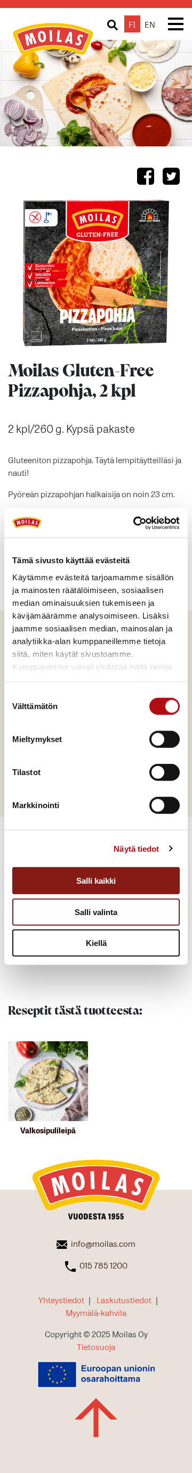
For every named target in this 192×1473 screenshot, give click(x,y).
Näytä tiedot (136, 848)
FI (132, 24)
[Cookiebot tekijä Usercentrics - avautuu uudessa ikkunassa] (135, 523)
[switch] (164, 739)
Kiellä (96, 943)
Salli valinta (96, 911)
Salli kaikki (96, 880)
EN (150, 24)
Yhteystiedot (61, 1299)
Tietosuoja (96, 1346)
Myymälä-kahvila (96, 1312)
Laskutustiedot (124, 1299)
